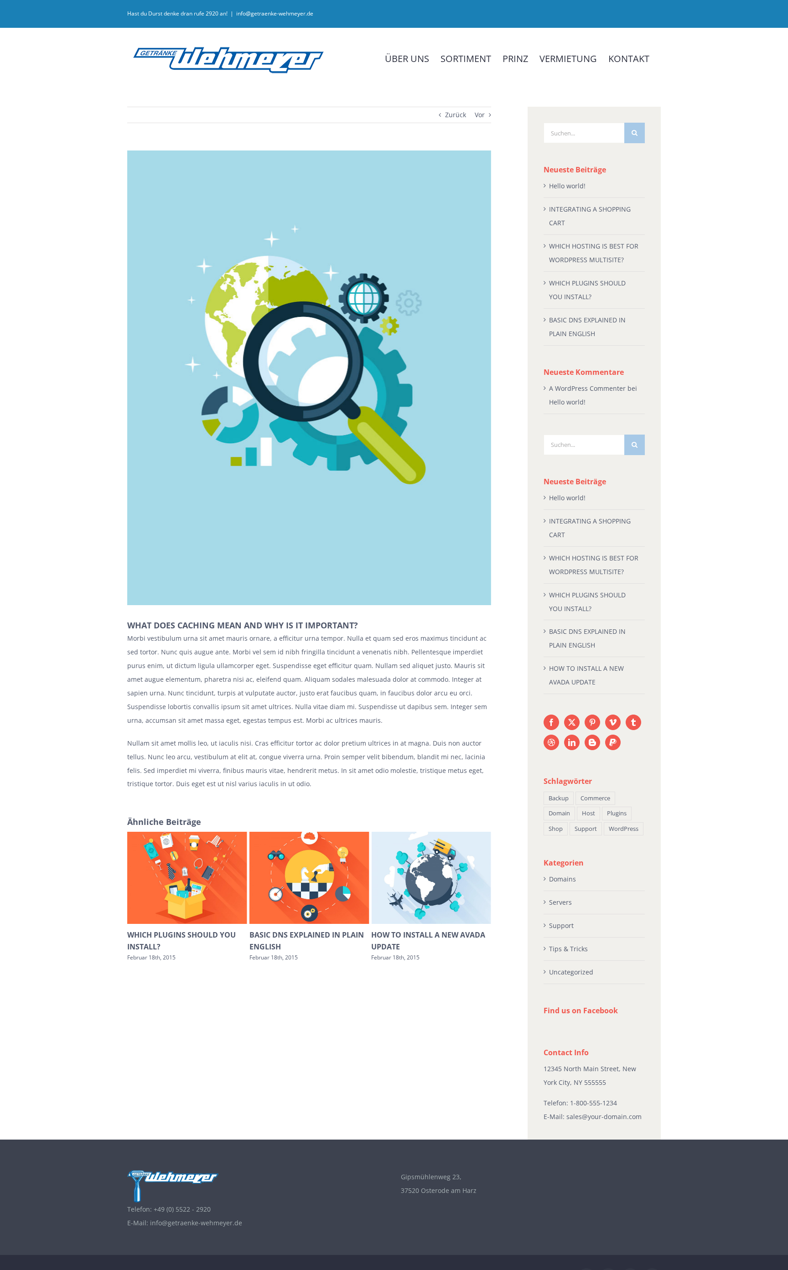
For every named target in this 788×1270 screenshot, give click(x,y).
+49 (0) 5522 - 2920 (182, 1209)
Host (588, 813)
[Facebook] (551, 722)
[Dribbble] (551, 742)
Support (586, 829)
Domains (562, 879)
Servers (560, 902)
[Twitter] (572, 722)
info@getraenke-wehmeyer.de (274, 13)
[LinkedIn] (572, 742)
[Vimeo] (613, 722)
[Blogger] (592, 742)
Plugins (617, 813)
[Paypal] (613, 742)
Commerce (595, 798)
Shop (556, 829)
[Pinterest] (592, 722)
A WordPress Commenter (587, 388)
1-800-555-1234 (593, 1103)
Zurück (455, 114)
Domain (559, 813)
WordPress (623, 829)
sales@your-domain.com (604, 1116)
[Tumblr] (633, 722)
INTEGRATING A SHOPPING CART (429, 935)
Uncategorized (571, 972)
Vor (480, 114)
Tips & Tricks (568, 948)
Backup (559, 798)
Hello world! (567, 185)
